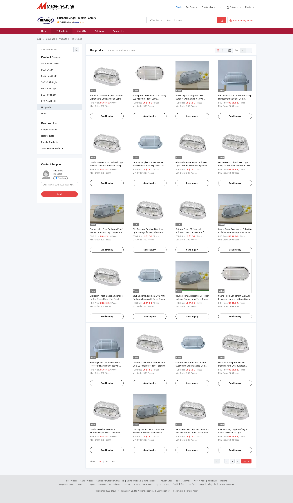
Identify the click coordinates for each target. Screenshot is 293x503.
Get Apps (234, 7)
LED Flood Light (48, 94)
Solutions (99, 31)
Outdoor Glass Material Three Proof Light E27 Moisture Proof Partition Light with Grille (149, 365)
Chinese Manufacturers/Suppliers (110, 480)
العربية (158, 484)
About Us (81, 31)
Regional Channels (182, 480)
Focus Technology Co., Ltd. (126, 491)
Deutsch (136, 484)
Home (44, 31)
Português (91, 484)
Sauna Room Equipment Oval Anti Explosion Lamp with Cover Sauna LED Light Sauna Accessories (149, 299)
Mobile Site (212, 480)
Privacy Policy (192, 491)
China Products (86, 480)
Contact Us (118, 31)
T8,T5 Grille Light (49, 82)
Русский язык (114, 484)
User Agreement (163, 491)
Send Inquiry (107, 116)
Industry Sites (166, 480)
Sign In (179, 7)
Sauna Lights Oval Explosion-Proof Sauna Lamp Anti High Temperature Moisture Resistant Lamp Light (107, 232)
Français (102, 484)
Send (59, 194)
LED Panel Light (48, 101)
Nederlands (147, 484)
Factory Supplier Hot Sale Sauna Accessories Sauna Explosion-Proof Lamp (149, 165)
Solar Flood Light (49, 75)
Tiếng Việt (211, 484)
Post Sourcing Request (243, 20)
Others (44, 113)
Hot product (47, 107)
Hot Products (71, 480)
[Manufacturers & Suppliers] (56, 6)
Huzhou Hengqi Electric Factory (76, 18)
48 (113, 461)
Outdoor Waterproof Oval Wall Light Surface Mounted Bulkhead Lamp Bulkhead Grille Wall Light (107, 165)
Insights (223, 480)
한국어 (166, 484)
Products (63, 31)
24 (100, 461)
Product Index (199, 480)
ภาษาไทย (191, 484)
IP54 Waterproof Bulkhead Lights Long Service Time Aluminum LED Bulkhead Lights (234, 165)
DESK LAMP (47, 69)
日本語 (175, 484)
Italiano (126, 484)
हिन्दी (182, 484)
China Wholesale (134, 480)
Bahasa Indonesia (226, 484)
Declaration (178, 491)
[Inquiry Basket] (221, 7)
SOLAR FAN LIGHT (50, 63)
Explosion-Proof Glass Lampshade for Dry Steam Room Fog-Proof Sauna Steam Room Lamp (106, 299)
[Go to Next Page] (249, 50)
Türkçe (201, 484)
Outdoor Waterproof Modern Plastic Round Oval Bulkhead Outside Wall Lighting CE (231, 365)
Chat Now (62, 178)
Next (245, 461)
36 (107, 461)
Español (80, 484)
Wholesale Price (150, 480)
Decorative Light (49, 88)
